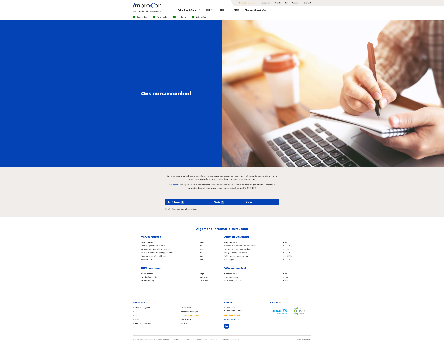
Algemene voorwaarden (230, 339)
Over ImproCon (281, 3)
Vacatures (295, 3)
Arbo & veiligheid (187, 10)
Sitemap (214, 339)
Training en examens (248, 3)
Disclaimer (177, 339)
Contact (307, 3)
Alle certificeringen (255, 10)
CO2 (221, 10)
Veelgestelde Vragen (189, 311)
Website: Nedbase (304, 339)
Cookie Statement (200, 339)
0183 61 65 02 (232, 315)
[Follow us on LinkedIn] (226, 326)
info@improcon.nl (232, 319)
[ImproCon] (147, 7)
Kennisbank (266, 3)
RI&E (236, 10)
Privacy (187, 339)
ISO (208, 10)
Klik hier (173, 184)
